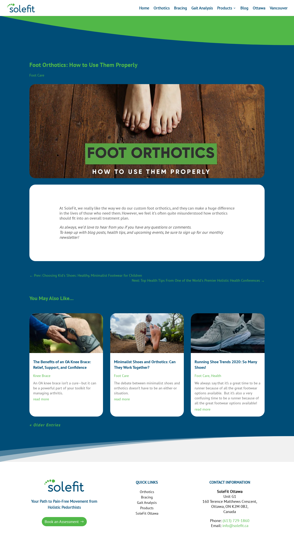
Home (144, 9)
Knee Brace (41, 375)
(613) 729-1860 (236, 520)
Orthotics (162, 9)
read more (41, 399)
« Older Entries (44, 425)
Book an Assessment (62, 521)
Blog (244, 9)
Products (224, 9)
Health (216, 375)
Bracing (180, 9)
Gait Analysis (202, 9)
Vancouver (279, 9)
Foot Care (36, 75)
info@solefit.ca (235, 525)
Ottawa (259, 9)
